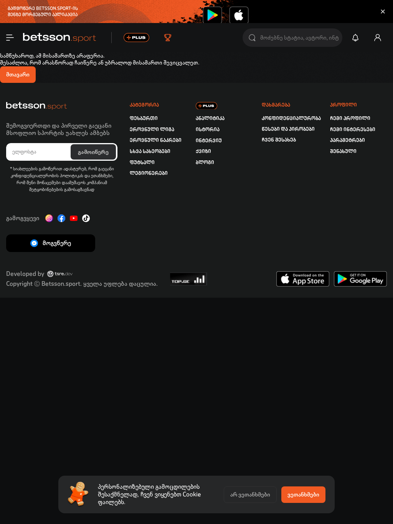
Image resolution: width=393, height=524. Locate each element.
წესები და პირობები (288, 129)
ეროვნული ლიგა (152, 129)
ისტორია (208, 129)
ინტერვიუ (209, 140)
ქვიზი (203, 151)
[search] (252, 37)
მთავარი (18, 74)
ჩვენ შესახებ (279, 140)
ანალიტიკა (210, 118)
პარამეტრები (347, 140)
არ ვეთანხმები (250, 494)
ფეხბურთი (144, 118)
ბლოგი (205, 162)
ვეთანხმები (303, 494)
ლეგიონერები (149, 173)
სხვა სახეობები (150, 151)
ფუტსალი (142, 162)
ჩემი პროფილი (350, 118)
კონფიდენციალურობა (291, 118)
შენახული (343, 151)
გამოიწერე (93, 151)
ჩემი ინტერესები (352, 129)
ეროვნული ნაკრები (156, 140)
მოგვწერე (57, 243)
